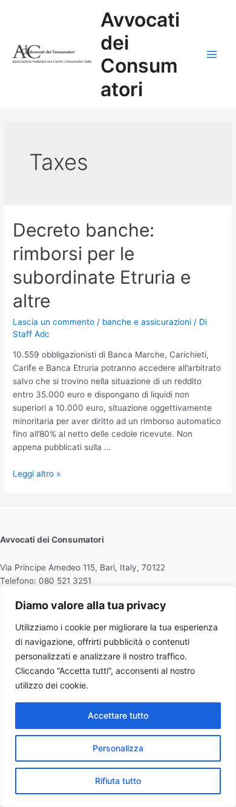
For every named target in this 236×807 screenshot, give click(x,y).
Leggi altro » (37, 474)
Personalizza (118, 748)
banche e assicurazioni (146, 322)
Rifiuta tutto (118, 781)
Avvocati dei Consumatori (140, 54)
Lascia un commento (53, 322)
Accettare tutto (118, 715)
